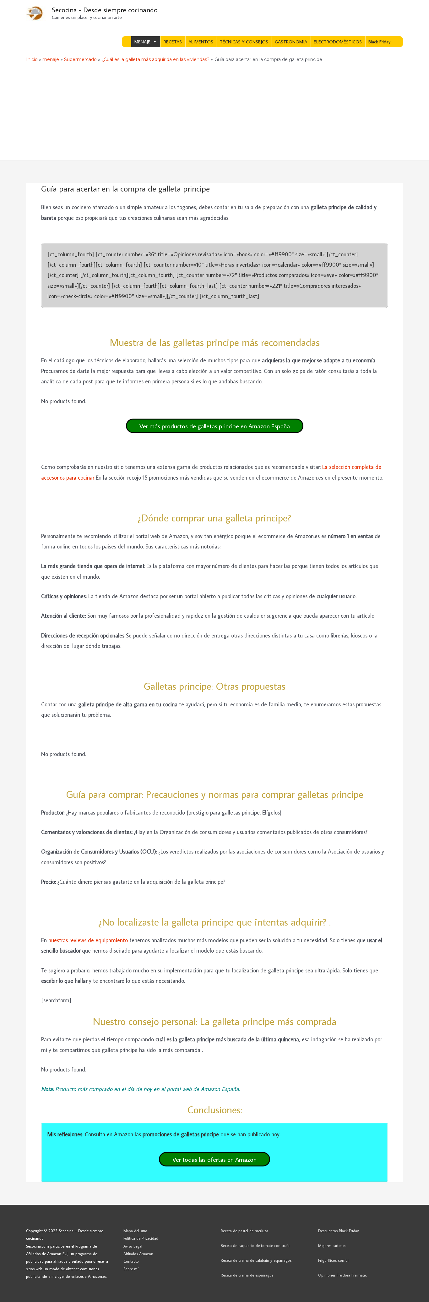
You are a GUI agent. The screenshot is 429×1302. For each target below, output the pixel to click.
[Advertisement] (214, 113)
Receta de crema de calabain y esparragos (256, 1260)
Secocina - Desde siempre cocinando (105, 9)
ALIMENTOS (200, 42)
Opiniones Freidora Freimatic (342, 1274)
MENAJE (142, 42)
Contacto (131, 1261)
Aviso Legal (132, 1246)
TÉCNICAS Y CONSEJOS (244, 42)
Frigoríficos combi (333, 1260)
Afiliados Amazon (138, 1253)
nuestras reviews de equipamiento (88, 940)
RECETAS (173, 42)
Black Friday (379, 42)
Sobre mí (130, 1268)
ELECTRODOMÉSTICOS (338, 42)
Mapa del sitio (135, 1230)
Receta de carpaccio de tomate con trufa (255, 1245)
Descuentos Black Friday (338, 1230)
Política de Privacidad (140, 1238)
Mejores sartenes (332, 1245)
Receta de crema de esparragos (247, 1274)
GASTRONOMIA (291, 42)
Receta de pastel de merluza (244, 1230)
